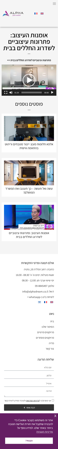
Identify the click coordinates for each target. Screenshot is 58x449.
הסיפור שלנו (48, 327)
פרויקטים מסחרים (45, 337)
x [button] (55, 415)
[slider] (31, 92)
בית (52, 321)
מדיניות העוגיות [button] (44, 431)
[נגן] (52, 92)
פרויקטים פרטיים (45, 332)
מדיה (51, 343)
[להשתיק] (11, 92)
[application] (29, 80)
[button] (54, 4)
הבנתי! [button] (29, 440)
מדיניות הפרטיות (32, 400)
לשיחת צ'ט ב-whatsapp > (40, 297)
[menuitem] (42, 13)
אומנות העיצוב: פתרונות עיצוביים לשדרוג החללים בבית (29, 235)
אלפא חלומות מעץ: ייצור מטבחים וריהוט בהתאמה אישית (29, 146)
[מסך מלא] (5, 92)
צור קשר (50, 348)
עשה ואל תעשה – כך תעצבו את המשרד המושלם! (29, 190)
